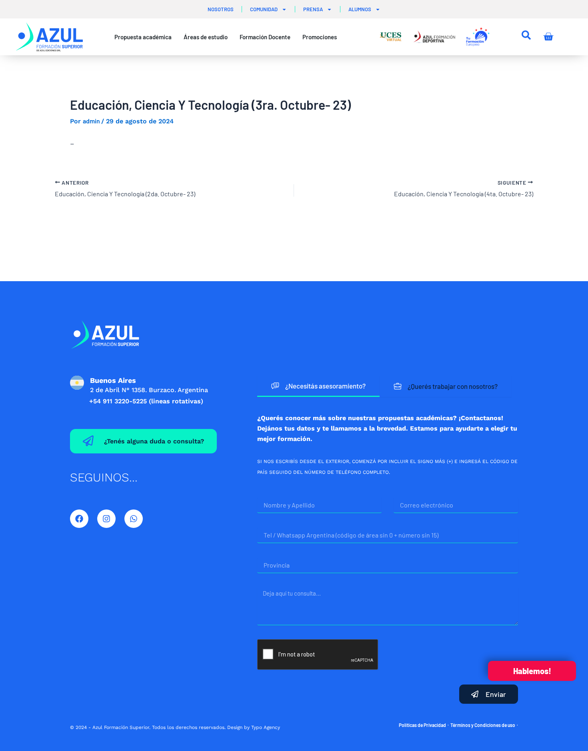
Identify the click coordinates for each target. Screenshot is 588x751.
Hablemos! (532, 671)
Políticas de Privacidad (422, 725)
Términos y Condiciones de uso (482, 725)
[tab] (318, 386)
